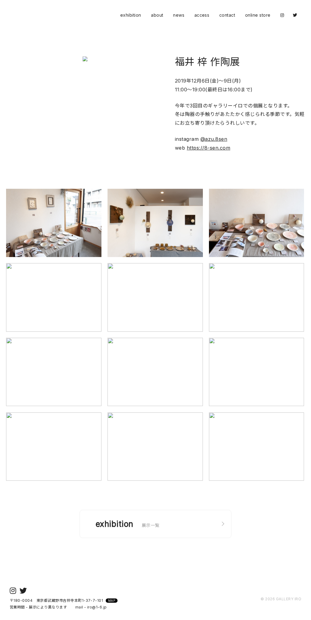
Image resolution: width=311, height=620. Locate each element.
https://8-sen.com (208, 148)
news (178, 15)
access (202, 15)
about (157, 15)
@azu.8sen (213, 139)
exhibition (130, 15)
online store (258, 15)
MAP (111, 600)
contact (227, 15)
